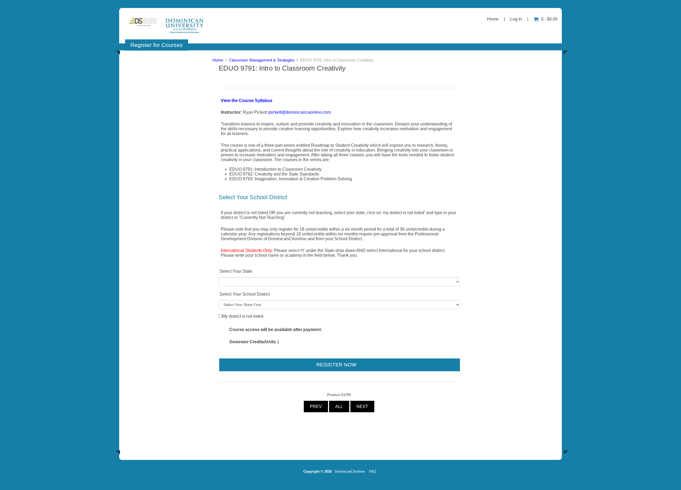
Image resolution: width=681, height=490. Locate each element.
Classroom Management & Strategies (261, 60)
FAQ (372, 471)
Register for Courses (156, 45)
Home (493, 19)
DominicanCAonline (350, 471)
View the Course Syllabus (246, 100)
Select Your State (235, 271)
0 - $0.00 (549, 19)
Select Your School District (244, 294)
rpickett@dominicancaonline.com (299, 112)
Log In (516, 19)
